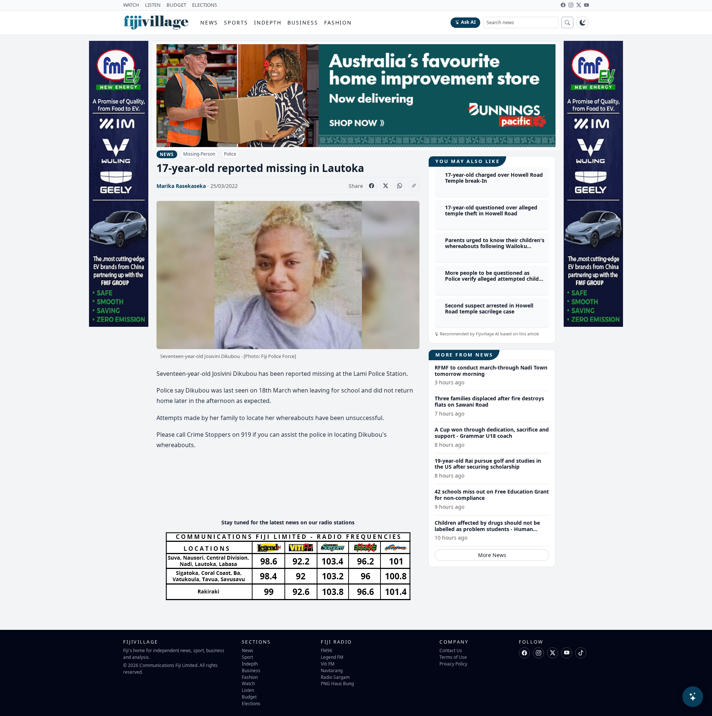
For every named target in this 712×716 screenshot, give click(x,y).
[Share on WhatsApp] (399, 186)
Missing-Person (199, 154)
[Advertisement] (291, 490)
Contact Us (450, 650)
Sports (236, 22)
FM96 (326, 650)
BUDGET (176, 4)
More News (492, 555)
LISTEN (153, 4)
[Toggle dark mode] (582, 22)
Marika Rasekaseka (181, 185)
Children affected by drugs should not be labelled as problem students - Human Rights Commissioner (487, 529)
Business (302, 22)
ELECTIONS (204, 4)
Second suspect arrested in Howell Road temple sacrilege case (489, 308)
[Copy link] (413, 186)
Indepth (268, 22)
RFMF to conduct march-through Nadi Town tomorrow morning (491, 370)
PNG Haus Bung (337, 683)
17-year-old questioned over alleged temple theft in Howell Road (491, 210)
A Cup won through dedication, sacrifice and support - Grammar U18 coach (492, 432)
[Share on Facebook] (371, 186)
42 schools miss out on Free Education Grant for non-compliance (492, 494)
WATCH (131, 4)
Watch (248, 683)
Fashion (338, 22)
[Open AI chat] (692, 696)
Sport (247, 657)
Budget (249, 697)
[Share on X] (385, 186)
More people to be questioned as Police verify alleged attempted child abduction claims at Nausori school (492, 279)
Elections (251, 703)
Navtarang (332, 670)
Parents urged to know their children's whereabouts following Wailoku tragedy (494, 246)
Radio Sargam (335, 677)
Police (230, 154)
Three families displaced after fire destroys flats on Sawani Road (489, 401)
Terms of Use (453, 657)
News (209, 22)
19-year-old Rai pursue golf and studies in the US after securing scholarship (488, 464)
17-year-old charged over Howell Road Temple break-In (494, 178)
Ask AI (468, 22)
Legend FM (332, 657)
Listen (248, 690)
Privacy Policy (453, 664)
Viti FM (327, 664)
